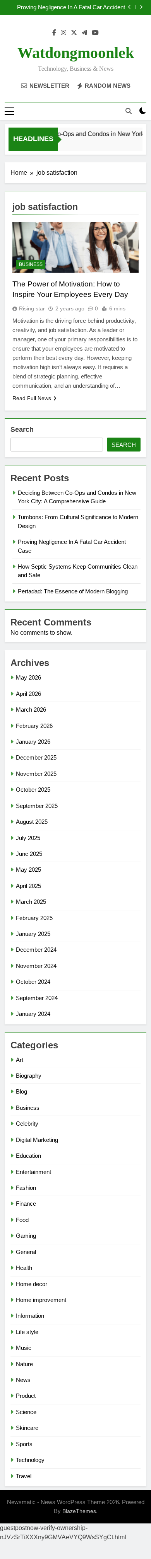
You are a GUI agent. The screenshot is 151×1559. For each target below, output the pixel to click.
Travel (23, 1476)
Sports (24, 1444)
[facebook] (54, 32)
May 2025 (28, 869)
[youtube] (95, 32)
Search (22, 429)
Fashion (26, 1187)
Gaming (26, 1235)
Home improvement (41, 1300)
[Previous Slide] (129, 7)
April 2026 (28, 693)
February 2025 (34, 918)
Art (19, 1059)
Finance (26, 1203)
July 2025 (28, 838)
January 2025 (33, 933)
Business (31, 264)
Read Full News (31, 398)
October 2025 (33, 789)
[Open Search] (128, 111)
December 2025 (36, 757)
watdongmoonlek (75, 52)
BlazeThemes (79, 1511)
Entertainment (33, 1172)
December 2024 (36, 949)
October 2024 (33, 981)
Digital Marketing (37, 1139)
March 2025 (31, 901)
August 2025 (32, 821)
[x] (74, 32)
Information (30, 1315)
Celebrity (27, 1123)
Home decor (31, 1284)
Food (22, 1220)
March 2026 (31, 709)
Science (26, 1412)
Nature (24, 1364)
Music (23, 1347)
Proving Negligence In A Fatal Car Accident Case (71, 7)
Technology (30, 1460)
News (23, 1380)
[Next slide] (141, 7)
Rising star (32, 308)
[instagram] (63, 32)
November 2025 (36, 773)
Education (28, 1155)
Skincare (27, 1427)
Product (26, 1395)
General (26, 1252)
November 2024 (36, 966)
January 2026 (33, 741)
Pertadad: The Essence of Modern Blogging (73, 591)
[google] (84, 32)
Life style (27, 1332)
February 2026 (34, 725)
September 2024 (37, 998)
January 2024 (33, 1013)
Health (24, 1267)
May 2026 (28, 677)
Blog (21, 1091)
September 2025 (37, 806)
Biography (28, 1075)
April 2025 (28, 886)
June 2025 (29, 853)
